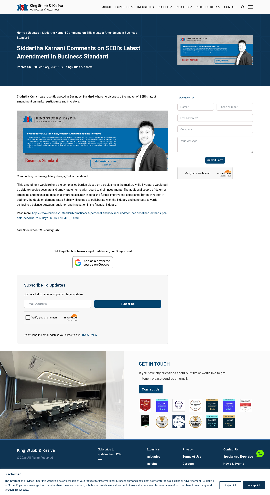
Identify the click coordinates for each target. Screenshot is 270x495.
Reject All (230, 485)
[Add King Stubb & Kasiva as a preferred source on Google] (92, 262)
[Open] (250, 7)
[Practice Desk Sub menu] (219, 7)
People (163, 7)
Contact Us (231, 449)
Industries (145, 7)
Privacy (188, 449)
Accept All (254, 485)
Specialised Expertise (238, 456)
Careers (188, 463)
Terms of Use (192, 456)
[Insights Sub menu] (191, 7)
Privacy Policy (89, 334)
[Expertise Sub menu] (132, 7)
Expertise (122, 7)
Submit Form (215, 160)
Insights (182, 7)
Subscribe (128, 304)
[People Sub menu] (171, 7)
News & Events (233, 463)
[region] (135, 482)
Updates (33, 32)
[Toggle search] (242, 7)
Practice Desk (206, 7)
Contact (230, 7)
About (106, 7)
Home (21, 32)
